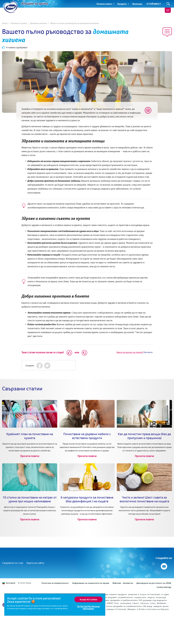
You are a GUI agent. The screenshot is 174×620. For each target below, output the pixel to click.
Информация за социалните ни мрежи (90, 583)
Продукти (122, 3)
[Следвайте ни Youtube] (164, 566)
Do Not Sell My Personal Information (88, 607)
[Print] (148, 110)
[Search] (168, 4)
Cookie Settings (164, 587)
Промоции (137, 3)
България (10, 583)
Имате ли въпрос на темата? (129, 352)
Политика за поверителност (55, 583)
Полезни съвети (104, 3)
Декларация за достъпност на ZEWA (153, 583)
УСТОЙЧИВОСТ (154, 3)
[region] (54, 604)
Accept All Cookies (88, 599)
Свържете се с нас (12, 563)
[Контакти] (168, 10)
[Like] (69, 352)
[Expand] (113, 3)
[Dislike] (84, 352)
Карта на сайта (35, 563)
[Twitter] (47, 365)
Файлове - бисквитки (123, 583)
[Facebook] (40, 365)
